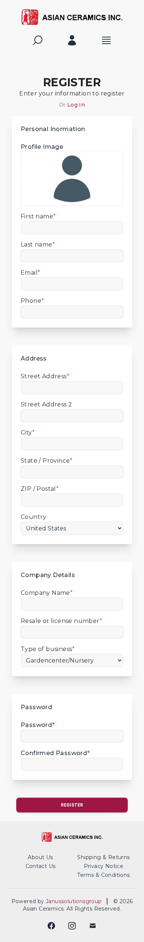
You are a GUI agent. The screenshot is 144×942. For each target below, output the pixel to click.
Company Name (47, 592)
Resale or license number (61, 620)
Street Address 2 (46, 404)
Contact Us (40, 866)
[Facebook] (51, 925)
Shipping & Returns (103, 857)
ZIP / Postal (40, 488)
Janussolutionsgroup (76, 901)
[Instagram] (72, 925)
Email (30, 272)
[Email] (92, 925)
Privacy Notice (104, 866)
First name (38, 216)
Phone (32, 300)
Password (38, 724)
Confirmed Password (55, 753)
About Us (40, 857)
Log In (76, 104)
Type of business (48, 649)
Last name (38, 244)
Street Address (45, 376)
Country (34, 516)
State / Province (47, 460)
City (28, 432)
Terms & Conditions (103, 875)
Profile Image (42, 146)
